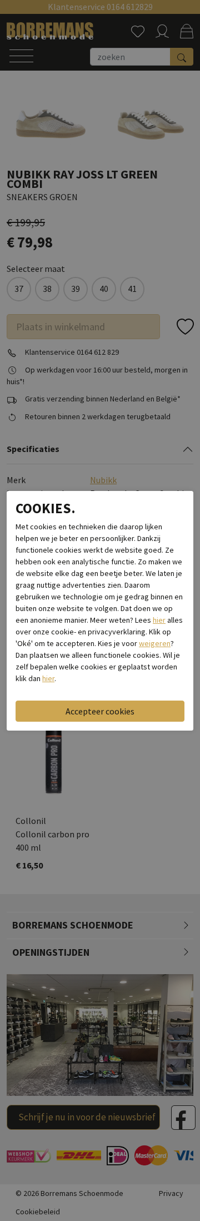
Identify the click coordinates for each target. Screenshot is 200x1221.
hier (159, 620)
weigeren (155, 643)
